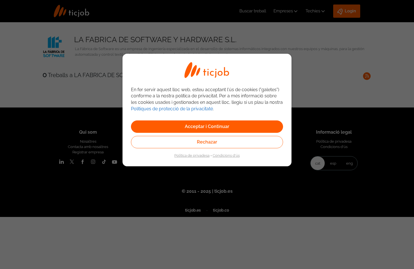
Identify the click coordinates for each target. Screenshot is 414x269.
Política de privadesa (192, 155)
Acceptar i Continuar (207, 126)
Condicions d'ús (226, 155)
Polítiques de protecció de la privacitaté (172, 108)
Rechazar (207, 142)
